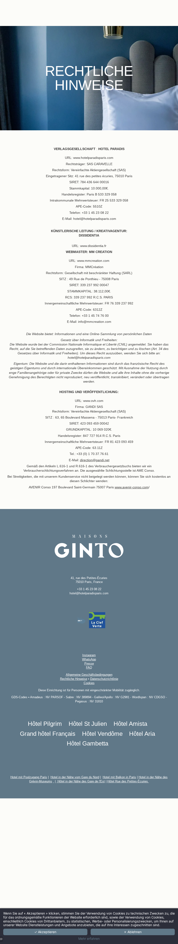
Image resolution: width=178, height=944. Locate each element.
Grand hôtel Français (47, 733)
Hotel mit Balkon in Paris (119, 777)
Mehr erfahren (89, 939)
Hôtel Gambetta (87, 743)
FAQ (89, 667)
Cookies (89, 683)
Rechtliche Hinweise (73, 679)
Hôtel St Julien (88, 723)
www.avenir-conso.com (132, 487)
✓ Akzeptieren (45, 932)
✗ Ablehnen (133, 932)
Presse (89, 663)
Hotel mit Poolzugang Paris (28, 777)
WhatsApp (89, 659)
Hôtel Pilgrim (45, 723)
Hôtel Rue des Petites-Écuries (128, 781)
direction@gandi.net (94, 460)
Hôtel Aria (142, 733)
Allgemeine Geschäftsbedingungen (89, 674)
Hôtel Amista (130, 723)
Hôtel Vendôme (102, 733)
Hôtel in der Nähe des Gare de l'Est (81, 781)
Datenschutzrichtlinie (104, 679)
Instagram (89, 655)
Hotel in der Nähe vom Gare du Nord (75, 777)
